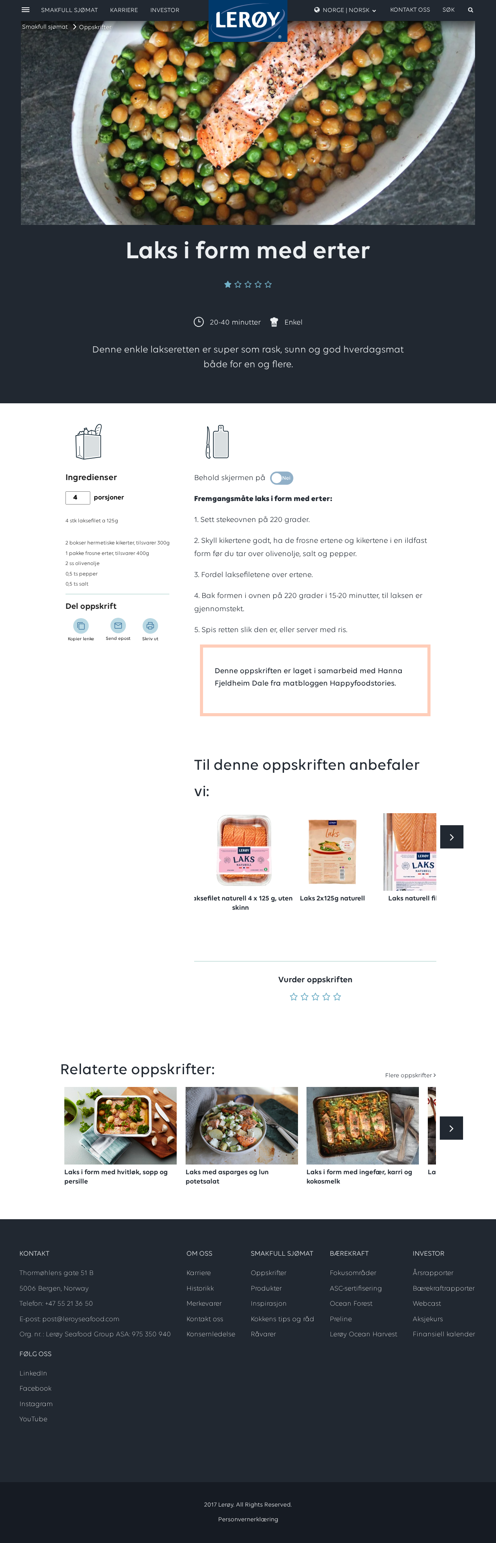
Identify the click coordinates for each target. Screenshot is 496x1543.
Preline (341, 1319)
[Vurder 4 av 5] (326, 997)
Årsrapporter (433, 1273)
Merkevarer (204, 1304)
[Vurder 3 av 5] (315, 997)
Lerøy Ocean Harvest (363, 1334)
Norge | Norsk (346, 10)
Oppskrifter (95, 27)
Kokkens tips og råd (282, 1319)
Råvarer (263, 1334)
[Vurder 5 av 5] (337, 997)
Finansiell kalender (444, 1334)
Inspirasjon (269, 1304)
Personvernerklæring (248, 1520)
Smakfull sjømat (45, 27)
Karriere (124, 10)
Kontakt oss (410, 10)
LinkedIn (33, 1373)
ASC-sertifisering (356, 1289)
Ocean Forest (351, 1304)
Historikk (200, 1289)
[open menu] (25, 10)
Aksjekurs (428, 1319)
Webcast (427, 1304)
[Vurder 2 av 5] (304, 997)
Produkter (266, 1289)
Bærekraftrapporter (444, 1289)
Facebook (35, 1389)
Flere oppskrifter (408, 1076)
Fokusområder (353, 1273)
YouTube (33, 1419)
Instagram (36, 1404)
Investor (164, 10)
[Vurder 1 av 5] (293, 997)
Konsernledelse (210, 1334)
